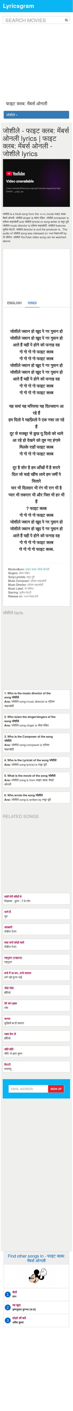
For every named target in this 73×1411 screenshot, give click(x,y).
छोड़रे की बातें (19, 1318)
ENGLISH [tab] (14, 303)
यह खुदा (16, 1305)
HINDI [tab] (32, 303)
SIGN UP (56, 1089)
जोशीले (11, 114)
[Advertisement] (36, 59)
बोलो (14, 1292)
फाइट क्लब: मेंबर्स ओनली (37, 569)
